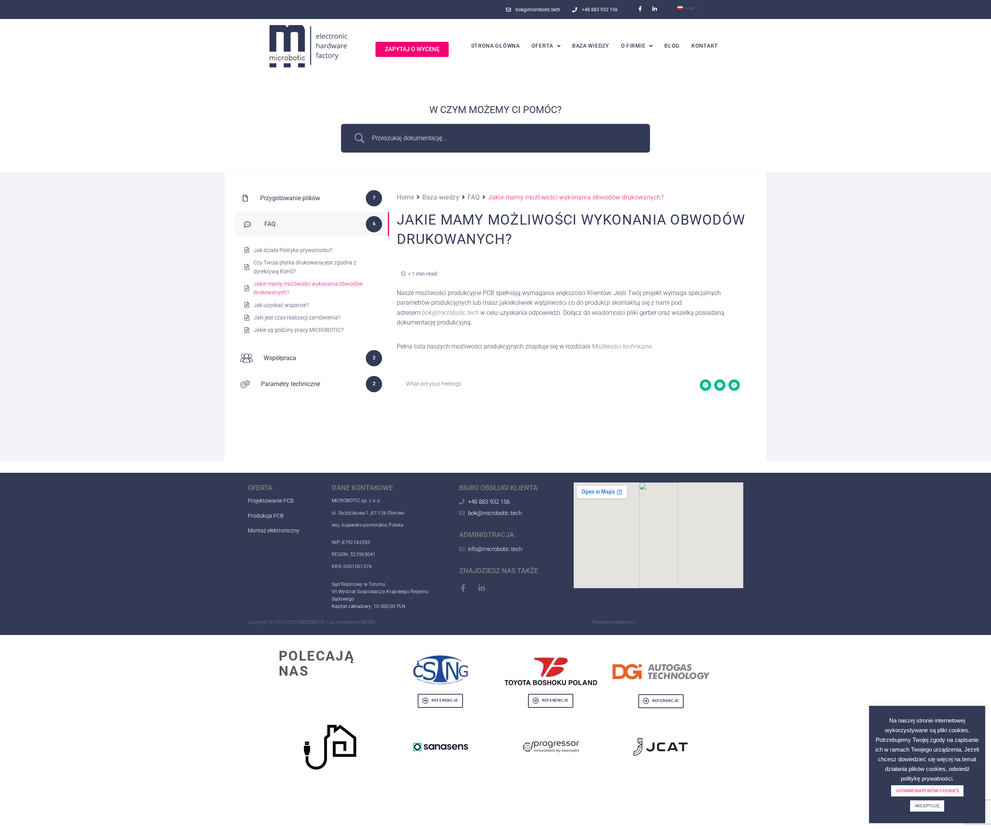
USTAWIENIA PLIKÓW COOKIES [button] (927, 790)
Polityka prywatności (613, 622)
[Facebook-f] (640, 9)
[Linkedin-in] (654, 9)
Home (405, 197)
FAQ (474, 197)
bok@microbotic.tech (450, 312)
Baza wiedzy (440, 197)
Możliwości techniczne (622, 346)
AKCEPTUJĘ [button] (927, 805)
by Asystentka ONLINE (352, 622)
